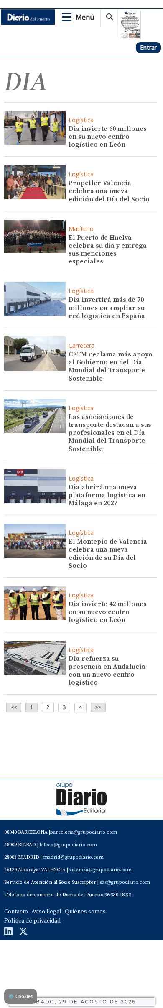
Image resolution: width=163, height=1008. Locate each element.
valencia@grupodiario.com (100, 870)
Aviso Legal (46, 911)
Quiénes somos (85, 911)
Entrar (148, 47)
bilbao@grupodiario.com (68, 845)
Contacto (16, 911)
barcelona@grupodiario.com (83, 832)
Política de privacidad (32, 921)
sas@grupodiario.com (125, 882)
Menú (85, 17)
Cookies (20, 996)
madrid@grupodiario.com (73, 857)
